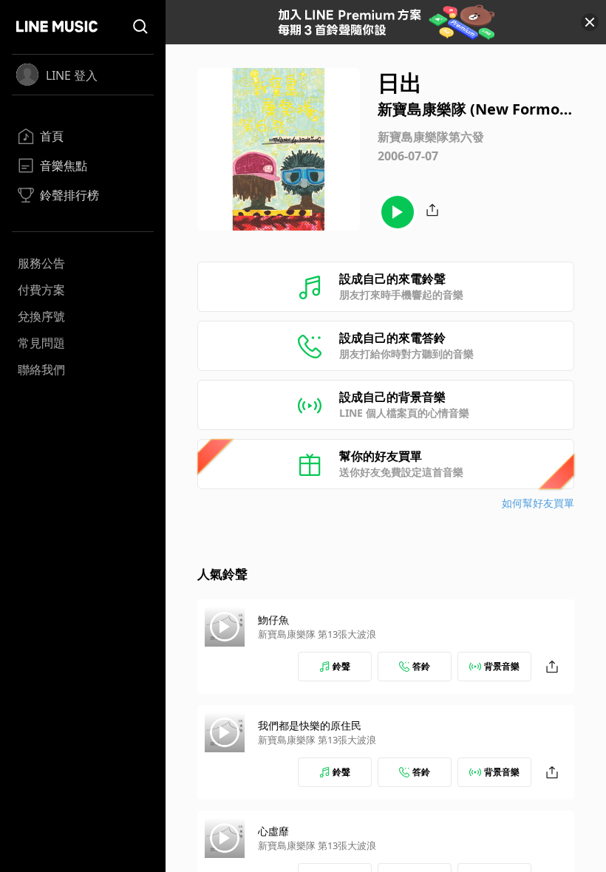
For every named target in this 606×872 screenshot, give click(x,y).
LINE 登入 (72, 75)
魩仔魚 (273, 620)
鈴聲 (341, 666)
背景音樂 (502, 666)
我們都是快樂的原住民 (309, 725)
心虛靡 (273, 831)
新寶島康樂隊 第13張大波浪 (317, 634)
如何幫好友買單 (538, 503)
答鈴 (421, 666)
